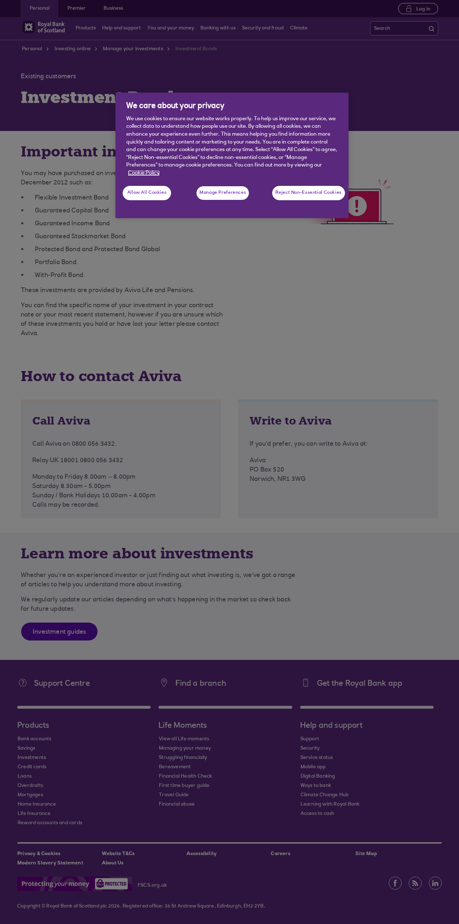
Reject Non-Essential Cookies (308, 193)
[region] (232, 155)
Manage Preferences (222, 193)
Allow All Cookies (147, 193)
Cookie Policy (144, 173)
